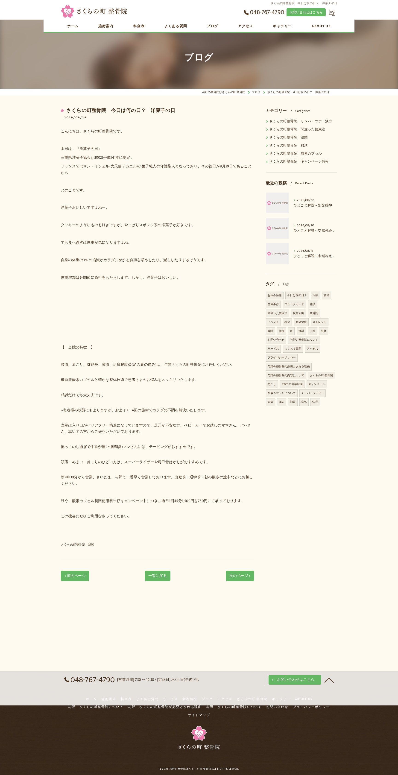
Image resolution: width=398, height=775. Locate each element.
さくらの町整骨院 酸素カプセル (295, 153)
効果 (293, 402)
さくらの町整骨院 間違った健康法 (297, 129)
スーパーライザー (312, 393)
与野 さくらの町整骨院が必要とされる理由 (165, 707)
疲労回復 (298, 313)
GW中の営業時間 (292, 384)
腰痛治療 (301, 322)
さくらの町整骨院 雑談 (77, 544)
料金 (287, 322)
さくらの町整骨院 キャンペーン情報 (299, 161)
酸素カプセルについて (282, 393)
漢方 (281, 402)
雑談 (312, 304)
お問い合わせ (276, 339)
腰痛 (326, 295)
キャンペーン (316, 384)
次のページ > (240, 576)
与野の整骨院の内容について (286, 375)
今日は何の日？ (297, 295)
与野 (323, 331)
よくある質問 (292, 348)
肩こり (272, 384)
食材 (301, 331)
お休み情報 (275, 295)
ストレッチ (320, 322)
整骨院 (314, 313)
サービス (273, 348)
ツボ (312, 331)
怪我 (315, 402)
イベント (273, 322)
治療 (315, 295)
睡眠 (270, 331)
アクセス (312, 348)
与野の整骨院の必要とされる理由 (289, 366)
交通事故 (273, 304)
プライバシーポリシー (282, 357)
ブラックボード (294, 304)
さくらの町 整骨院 (321, 375)
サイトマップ (199, 715)
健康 (281, 331)
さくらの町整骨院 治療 (288, 137)
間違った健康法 (277, 313)
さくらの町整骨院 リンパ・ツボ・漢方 (300, 121)
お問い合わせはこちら (306, 12)
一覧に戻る (157, 576)
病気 (304, 402)
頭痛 (270, 402)
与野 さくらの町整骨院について (95, 707)
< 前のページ (74, 576)
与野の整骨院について (304, 339)
